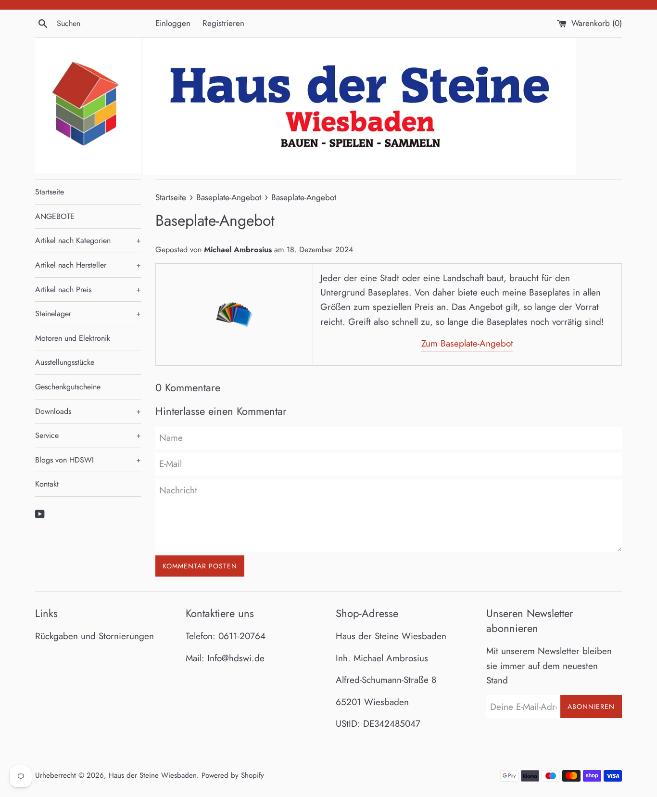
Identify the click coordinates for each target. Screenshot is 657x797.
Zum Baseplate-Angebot (467, 343)
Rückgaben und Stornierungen (94, 636)
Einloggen (172, 23)
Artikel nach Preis (88, 289)
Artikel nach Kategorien (88, 240)
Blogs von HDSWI (88, 459)
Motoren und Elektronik (72, 338)
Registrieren (223, 23)
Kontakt (47, 483)
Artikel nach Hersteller (88, 264)
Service (88, 435)
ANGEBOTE (55, 216)
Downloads (88, 411)
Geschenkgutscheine (68, 386)
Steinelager (88, 313)
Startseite (49, 191)
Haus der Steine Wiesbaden (153, 775)
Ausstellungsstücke (64, 362)
